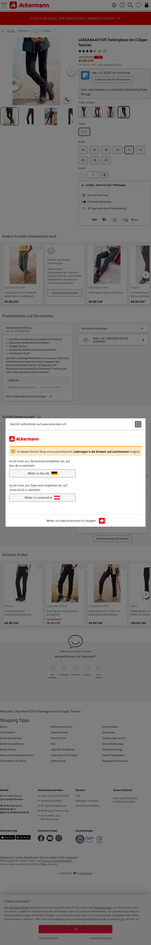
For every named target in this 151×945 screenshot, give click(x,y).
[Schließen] (138, 424)
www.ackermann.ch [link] (72, 520)
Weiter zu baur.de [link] (38, 473)
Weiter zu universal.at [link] (38, 497)
